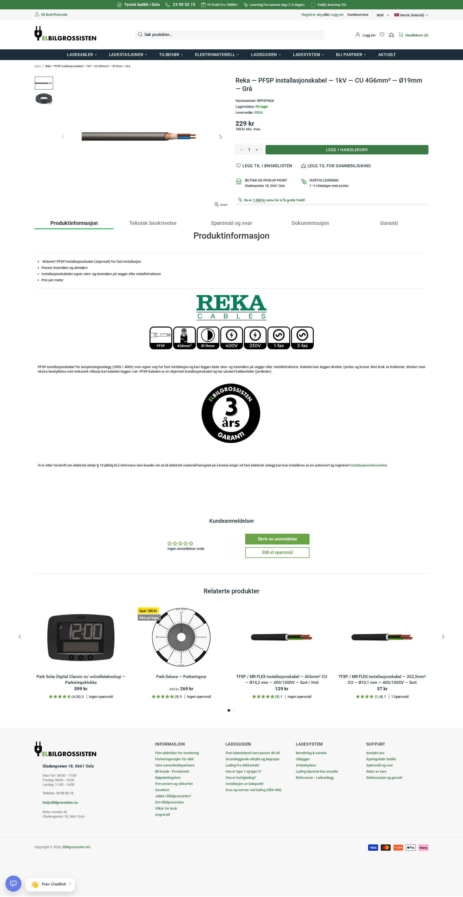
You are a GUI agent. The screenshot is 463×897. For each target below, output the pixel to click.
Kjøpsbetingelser (168, 778)
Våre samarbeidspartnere (175, 765)
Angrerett (162, 815)
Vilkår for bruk (166, 808)
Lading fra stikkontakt (242, 765)
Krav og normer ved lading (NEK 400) (254, 790)
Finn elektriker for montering (177, 753)
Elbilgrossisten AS (65, 34)
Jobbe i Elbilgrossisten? (173, 796)
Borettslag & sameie (311, 753)
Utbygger (303, 759)
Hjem (38, 66)
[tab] (74, 223)
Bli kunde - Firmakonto (172, 771)
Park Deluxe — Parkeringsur (181, 676)
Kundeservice (358, 15)
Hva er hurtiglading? (241, 778)
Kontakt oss (375, 753)
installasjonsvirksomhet (368, 465)
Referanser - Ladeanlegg (315, 778)
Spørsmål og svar (379, 765)
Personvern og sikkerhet (174, 784)
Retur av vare (376, 771)
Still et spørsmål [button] (277, 552)
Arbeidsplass (306, 765)
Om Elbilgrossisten (169, 802)
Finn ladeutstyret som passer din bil (253, 753)
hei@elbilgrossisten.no (60, 802)
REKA (259, 112)
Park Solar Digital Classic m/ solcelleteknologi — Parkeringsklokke (80, 679)
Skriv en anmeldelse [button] (277, 539)
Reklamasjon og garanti (384, 778)
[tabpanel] (81, 656)
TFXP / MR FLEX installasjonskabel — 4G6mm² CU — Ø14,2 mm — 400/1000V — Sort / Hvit (281, 679)
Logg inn (337, 15)
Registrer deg (312, 15)
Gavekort (162, 790)
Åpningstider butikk (381, 759)
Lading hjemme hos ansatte (317, 771)
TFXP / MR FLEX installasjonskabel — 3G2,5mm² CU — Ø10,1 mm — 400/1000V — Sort (382, 679)
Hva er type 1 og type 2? (244, 771)
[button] (13, 884)
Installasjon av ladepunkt (244, 784)
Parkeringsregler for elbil (174, 759)
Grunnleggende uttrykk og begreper (253, 759)
